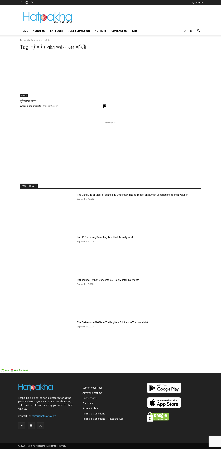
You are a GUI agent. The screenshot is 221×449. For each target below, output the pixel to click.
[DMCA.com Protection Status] (158, 420)
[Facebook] (20, 2)
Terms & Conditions (94, 413)
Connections (90, 398)
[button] (198, 31)
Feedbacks (88, 403)
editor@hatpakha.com (44, 416)
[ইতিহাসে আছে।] (63, 75)
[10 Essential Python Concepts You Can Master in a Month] (47, 297)
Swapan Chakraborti (30, 105)
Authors (101, 30)
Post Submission (79, 30)
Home (24, 30)
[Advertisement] (140, 17)
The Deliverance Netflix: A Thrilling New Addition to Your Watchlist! (112, 322)
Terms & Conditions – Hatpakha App (103, 418)
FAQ (134, 30)
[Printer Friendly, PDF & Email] (14, 371)
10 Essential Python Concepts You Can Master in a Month (108, 280)
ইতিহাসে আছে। (29, 101)
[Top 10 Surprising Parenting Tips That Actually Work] (47, 255)
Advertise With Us (92, 392)
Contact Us (119, 30)
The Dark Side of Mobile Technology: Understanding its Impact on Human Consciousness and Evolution (132, 194)
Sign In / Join (197, 2)
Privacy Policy (90, 408)
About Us (39, 30)
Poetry (24, 95)
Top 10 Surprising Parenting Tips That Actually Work (105, 237)
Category (56, 30)
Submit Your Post (92, 387)
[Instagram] (26, 2)
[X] (32, 2)
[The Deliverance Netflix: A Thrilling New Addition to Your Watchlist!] (47, 340)
